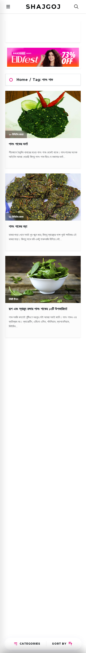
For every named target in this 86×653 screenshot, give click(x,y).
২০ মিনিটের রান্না (16, 134)
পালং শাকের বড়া (18, 226)
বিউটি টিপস (13, 299)
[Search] (76, 6)
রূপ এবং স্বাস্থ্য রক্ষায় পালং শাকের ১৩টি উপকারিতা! (38, 309)
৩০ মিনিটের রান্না (16, 216)
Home (22, 80)
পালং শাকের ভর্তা (18, 144)
